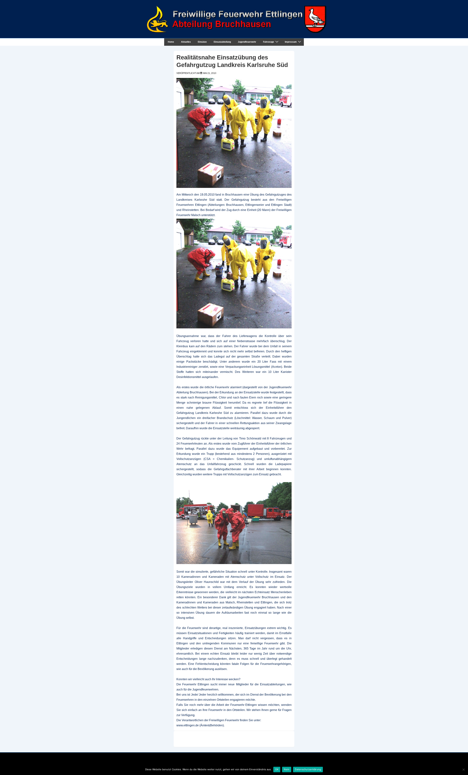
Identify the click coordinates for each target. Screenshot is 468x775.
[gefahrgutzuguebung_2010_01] (233, 274)
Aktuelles (186, 42)
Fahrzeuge (268, 42)
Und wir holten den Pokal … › (270, 738)
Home (171, 42)
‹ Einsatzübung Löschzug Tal (198, 738)
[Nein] (463, 769)
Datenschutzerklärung (308, 769)
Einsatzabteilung (222, 42)
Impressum (291, 42)
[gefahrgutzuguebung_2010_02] (233, 523)
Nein (286, 769)
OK (277, 769)
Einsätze (202, 42)
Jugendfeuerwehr (247, 42)
